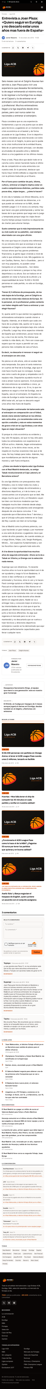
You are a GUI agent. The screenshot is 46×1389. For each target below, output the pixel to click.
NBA (3, 1323)
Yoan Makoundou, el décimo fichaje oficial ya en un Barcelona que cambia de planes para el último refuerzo (24, 1047)
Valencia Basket (38, 1257)
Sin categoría (6, 1355)
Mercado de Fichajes (31, 1352)
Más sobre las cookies (23, 1380)
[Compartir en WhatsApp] (13, 48)
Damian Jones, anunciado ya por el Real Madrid (24, 1065)
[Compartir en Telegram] (28, 48)
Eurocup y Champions (32, 1361)
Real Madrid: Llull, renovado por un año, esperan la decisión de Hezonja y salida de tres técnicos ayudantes (22, 1144)
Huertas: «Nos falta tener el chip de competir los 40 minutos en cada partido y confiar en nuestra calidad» (18, 800)
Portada (4, 14)
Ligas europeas (7, 1361)
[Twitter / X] (4, 1303)
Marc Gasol (34, 1260)
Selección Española (31, 1355)
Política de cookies (8, 1380)
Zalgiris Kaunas (24, 650)
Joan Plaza (12, 650)
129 (19, 903)
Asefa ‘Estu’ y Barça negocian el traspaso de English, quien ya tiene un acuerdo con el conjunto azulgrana (19, 896)
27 (18, 807)
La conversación (8, 1314)
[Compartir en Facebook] (23, 48)
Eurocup (5, 1336)
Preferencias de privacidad (10, 1382)
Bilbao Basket (7, 1253)
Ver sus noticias (34, 665)
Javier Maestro (9, 38)
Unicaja (24, 1250)
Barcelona (16, 1250)
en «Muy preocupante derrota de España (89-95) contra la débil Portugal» (23, 1176)
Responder (8, 974)
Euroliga (31, 1250)
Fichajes (5, 1326)
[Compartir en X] (18, 48)
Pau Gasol (27, 1257)
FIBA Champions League (33, 1364)
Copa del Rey (7, 1333)
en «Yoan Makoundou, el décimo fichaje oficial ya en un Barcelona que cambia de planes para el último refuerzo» (23, 1189)
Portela (5, 1264)
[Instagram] (14, 1303)
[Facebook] (9, 1303)
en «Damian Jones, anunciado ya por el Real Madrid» (20, 1239)
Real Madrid (6, 1250)
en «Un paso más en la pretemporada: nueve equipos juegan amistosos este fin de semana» (23, 1226)
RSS (33, 1380)
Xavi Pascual (38, 1253)
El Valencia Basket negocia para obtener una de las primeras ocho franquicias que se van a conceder (24, 1074)
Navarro (25, 1260)
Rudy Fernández (8, 1260)
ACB (3, 1317)
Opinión (4, 1339)
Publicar (37, 952)
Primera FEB (28, 1367)
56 (18, 763)
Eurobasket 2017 (8, 1367)
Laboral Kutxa (27, 1253)
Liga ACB (12, 14)
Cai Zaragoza (7, 1257)
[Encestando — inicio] (7, 7)
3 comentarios (20, 41)
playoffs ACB (18, 1257)
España (39, 1250)
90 (18, 853)
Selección (5, 1329)
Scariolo (18, 1260)
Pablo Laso (17, 1253)
